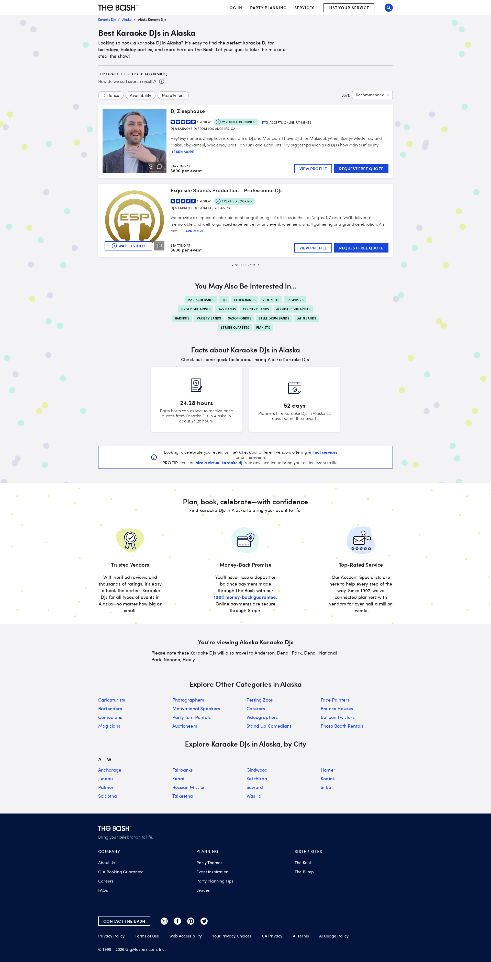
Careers (105, 881)
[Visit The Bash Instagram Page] (164, 921)
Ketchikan (257, 778)
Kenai (178, 778)
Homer (328, 770)
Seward (255, 787)
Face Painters (335, 700)
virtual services (322, 452)
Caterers (256, 708)
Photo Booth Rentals (342, 726)
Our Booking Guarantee (121, 871)
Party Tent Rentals (191, 717)
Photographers (188, 700)
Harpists (182, 318)
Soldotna (107, 796)
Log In (234, 7)
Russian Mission (189, 787)
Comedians (110, 717)
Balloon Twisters (338, 717)
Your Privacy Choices (231, 935)
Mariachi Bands (200, 300)
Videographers (262, 717)
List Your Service (349, 7)
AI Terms (301, 935)
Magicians (109, 726)
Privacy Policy (111, 936)
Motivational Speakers (196, 708)
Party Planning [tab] (268, 7)
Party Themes (209, 862)
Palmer (106, 787)
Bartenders (110, 708)
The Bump (304, 871)
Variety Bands (209, 318)
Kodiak (328, 778)
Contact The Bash (124, 921)
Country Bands (256, 309)
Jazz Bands (227, 309)
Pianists (263, 327)
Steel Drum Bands (274, 318)
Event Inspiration (212, 871)
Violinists (271, 300)
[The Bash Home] (118, 8)
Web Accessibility (185, 935)
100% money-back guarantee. (245, 597)
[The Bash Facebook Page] (177, 921)
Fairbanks (182, 770)
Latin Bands (306, 318)
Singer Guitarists (195, 309)
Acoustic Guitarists (293, 309)
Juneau (105, 778)
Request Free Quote (361, 168)
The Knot (303, 862)
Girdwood (257, 770)
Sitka (326, 787)
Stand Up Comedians (269, 726)
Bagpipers (295, 300)
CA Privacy (272, 935)
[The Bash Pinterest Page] (190, 921)
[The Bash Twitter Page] (204, 921)
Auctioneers (184, 726)
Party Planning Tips (214, 881)
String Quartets (235, 327)
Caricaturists (111, 700)
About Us (106, 862)
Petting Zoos (260, 700)
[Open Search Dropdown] (389, 8)
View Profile (313, 168)
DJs (224, 300)
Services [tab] (304, 7)
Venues (203, 890)
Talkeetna (182, 796)
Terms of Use (147, 935)
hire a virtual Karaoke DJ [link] (219, 462)
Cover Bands (244, 300)
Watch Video (132, 246)
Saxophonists (239, 318)
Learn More (183, 152)
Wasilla (254, 796)
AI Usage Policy (334, 935)
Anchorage (109, 770)
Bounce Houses (337, 708)
